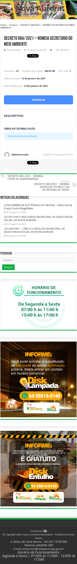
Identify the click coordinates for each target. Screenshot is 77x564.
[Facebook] (43, 531)
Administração (14, 50)
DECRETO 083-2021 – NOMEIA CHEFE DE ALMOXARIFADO (25, 176)
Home (3, 25)
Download (38, 99)
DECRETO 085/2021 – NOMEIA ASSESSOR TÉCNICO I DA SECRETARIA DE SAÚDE (51, 185)
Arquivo (13, 25)
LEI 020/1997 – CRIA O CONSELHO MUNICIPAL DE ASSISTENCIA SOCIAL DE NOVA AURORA (34, 230)
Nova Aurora (38, 8)
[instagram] (45, 531)
